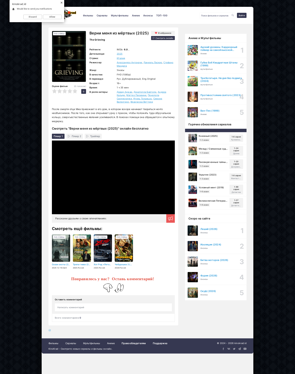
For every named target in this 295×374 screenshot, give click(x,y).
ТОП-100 (161, 15)
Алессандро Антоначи (129, 62)
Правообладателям (134, 343)
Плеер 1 (58, 136)
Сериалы (102, 15)
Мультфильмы (120, 15)
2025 (119, 53)
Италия (121, 58)
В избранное (164, 33)
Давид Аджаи (124, 92)
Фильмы (88, 15)
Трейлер (95, 136)
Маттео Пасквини (136, 95)
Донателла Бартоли (145, 92)
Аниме (136, 15)
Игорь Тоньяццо (142, 98)
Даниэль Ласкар (153, 62)
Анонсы (148, 15)
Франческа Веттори (141, 101)
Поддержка (160, 343)
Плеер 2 (76, 136)
